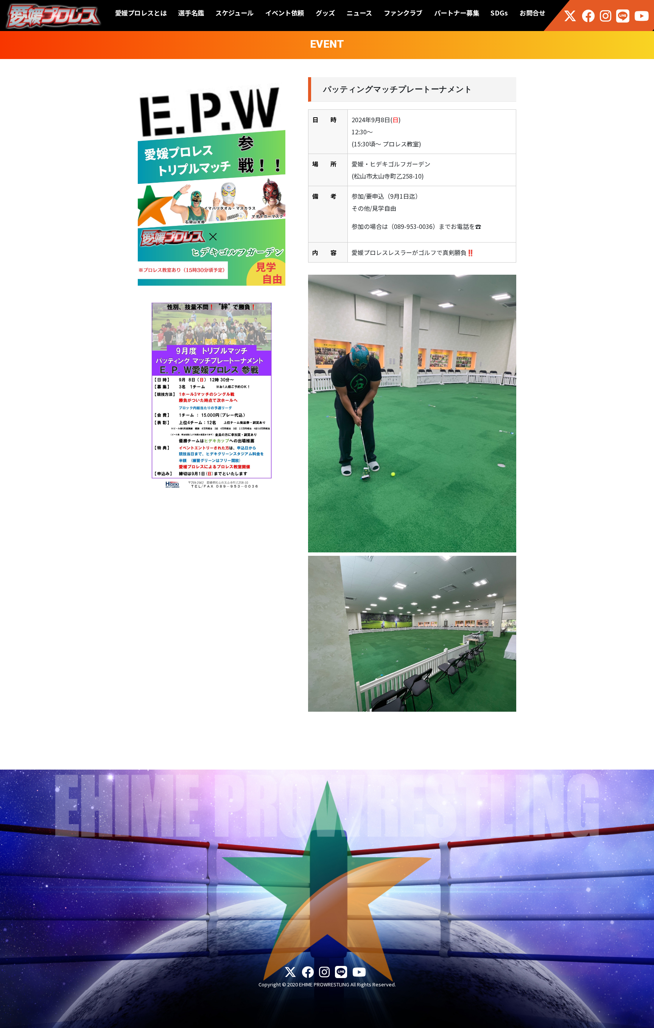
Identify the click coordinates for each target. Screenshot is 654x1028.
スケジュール (234, 12)
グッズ (325, 12)
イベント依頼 (284, 12)
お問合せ (532, 12)
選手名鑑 (191, 12)
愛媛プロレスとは (141, 12)
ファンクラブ (403, 12)
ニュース (359, 12)
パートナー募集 (456, 12)
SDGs (499, 12)
